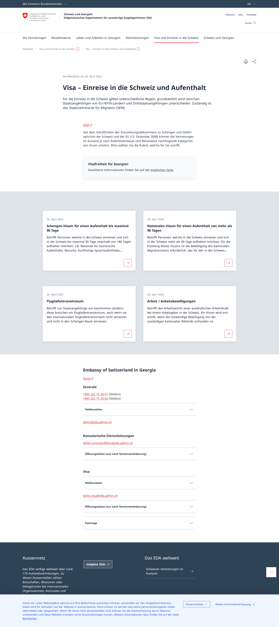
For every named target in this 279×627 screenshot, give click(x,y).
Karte (86, 378)
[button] (34, 38)
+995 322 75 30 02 (95, 398)
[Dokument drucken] (246, 61)
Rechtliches (29, 618)
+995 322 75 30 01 (95, 394)
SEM (86, 125)
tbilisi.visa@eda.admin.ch (100, 496)
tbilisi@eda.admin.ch (97, 422)
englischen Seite (162, 170)
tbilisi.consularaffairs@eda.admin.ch (108, 443)
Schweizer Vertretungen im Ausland (164, 571)
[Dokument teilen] (254, 61)
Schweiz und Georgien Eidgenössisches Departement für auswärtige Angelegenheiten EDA (108, 16)
